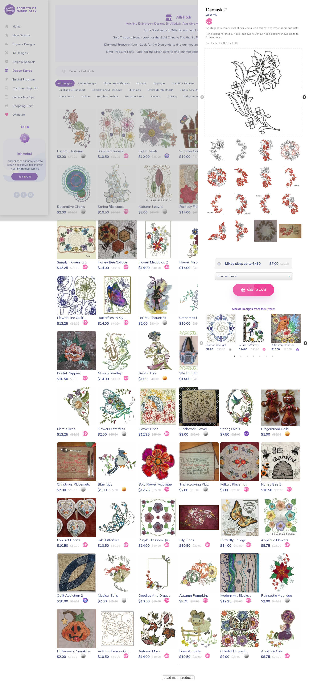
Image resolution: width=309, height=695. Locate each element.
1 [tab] (234, 356)
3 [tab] (247, 356)
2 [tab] (241, 356)
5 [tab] (260, 356)
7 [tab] (272, 356)
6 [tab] (266, 356)
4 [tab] (253, 356)
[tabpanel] (221, 332)
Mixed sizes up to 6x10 (242, 263)
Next (304, 97)
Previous (202, 97)
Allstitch (211, 15)
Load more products (178, 677)
